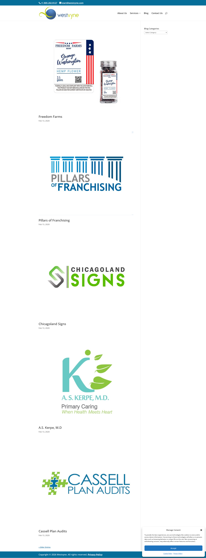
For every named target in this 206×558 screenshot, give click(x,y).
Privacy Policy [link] (177, 554)
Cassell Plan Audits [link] (53, 531)
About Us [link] (122, 13)
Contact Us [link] (157, 13)
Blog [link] (146, 13)
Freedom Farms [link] (50, 116)
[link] (59, 13)
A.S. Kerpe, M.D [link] (50, 427)
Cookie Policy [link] (167, 554)
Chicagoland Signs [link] (52, 324)
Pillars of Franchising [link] (54, 220)
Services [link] (134, 13)
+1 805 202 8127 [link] (49, 2)
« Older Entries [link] (45, 547)
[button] (201, 530)
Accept (173, 548)
